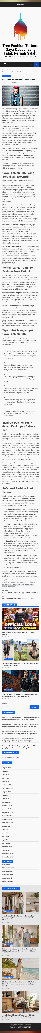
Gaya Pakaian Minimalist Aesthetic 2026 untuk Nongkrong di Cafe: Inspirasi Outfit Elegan (20, 1002)
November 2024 (7, 816)
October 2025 (6, 785)
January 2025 (6, 809)
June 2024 (5, 833)
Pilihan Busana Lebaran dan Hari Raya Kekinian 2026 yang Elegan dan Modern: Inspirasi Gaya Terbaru (20, 936)
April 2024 (5, 840)
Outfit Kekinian (7, 874)
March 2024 (6, 843)
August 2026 (6, 768)
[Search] (31, 64)
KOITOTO (27, 1027)
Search (5, 704)
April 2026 (5, 781)
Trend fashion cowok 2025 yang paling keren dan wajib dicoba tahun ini (20, 650)
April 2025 (5, 799)
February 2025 (7, 805)
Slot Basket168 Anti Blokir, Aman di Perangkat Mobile (20, 619)
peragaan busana (18, 584)
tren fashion (12, 586)
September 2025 (7, 788)
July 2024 (5, 829)
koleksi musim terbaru (23, 582)
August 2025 (6, 792)
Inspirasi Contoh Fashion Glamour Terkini (18, 597)
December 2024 (7, 812)
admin (7, 83)
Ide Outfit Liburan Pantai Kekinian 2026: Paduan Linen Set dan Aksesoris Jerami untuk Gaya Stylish (20, 969)
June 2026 (5, 774)
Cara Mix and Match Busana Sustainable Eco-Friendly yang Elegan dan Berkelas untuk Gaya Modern (20, 903)
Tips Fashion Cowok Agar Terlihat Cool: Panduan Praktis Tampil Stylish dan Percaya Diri (20, 681)
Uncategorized (7, 76)
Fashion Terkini (7, 871)
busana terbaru (12, 580)
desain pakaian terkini (24, 580)
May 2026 (5, 778)
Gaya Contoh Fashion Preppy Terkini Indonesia (20, 591)
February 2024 (7, 847)
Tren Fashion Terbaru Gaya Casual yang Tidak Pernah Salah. (20, 49)
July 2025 (5, 795)
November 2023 (7, 857)
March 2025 (6, 802)
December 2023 (7, 853)
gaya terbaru (11, 582)
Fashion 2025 (6, 864)
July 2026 (5, 771)
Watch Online (36, 64)
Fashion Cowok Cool (9, 868)
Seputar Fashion (7, 878)
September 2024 (7, 823)
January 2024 (6, 850)
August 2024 (6, 826)
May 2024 (5, 836)
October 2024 (6, 819)
